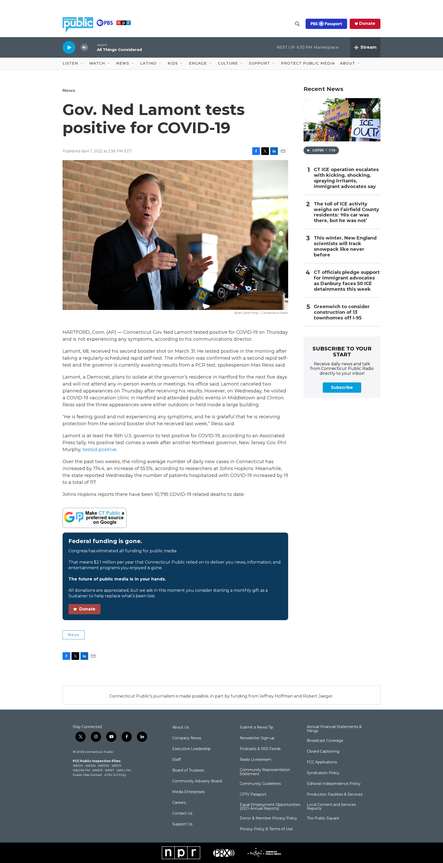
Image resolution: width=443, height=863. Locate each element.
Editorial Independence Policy (333, 784)
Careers (179, 803)
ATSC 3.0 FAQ (115, 775)
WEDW (103, 765)
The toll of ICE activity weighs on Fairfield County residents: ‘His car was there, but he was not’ (346, 212)
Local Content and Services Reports (331, 807)
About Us (180, 727)
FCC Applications (322, 762)
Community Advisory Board (197, 781)
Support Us (182, 824)
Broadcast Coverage (325, 741)
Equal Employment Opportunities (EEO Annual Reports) (270, 807)
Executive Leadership (191, 749)
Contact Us (182, 814)
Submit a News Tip (256, 727)
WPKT (109, 770)
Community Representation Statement (265, 772)
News (69, 90)
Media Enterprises (188, 792)
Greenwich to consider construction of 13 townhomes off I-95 (342, 312)
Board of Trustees (188, 770)
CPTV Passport (253, 795)
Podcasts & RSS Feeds (260, 749)
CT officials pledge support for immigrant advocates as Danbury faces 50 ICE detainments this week (347, 281)
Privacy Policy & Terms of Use (266, 829)
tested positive (99, 449)
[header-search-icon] (297, 24)
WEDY (116, 765)
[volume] (84, 47)
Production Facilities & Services (335, 795)
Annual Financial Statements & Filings (334, 729)
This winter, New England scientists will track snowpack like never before (345, 246)
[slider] (92, 47)
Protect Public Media (308, 63)
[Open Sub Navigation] (82, 63)
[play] (69, 47)
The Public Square (323, 818)
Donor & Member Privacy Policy (268, 818)
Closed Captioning (323, 752)
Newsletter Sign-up (257, 738)
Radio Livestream (255, 760)
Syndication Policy (323, 773)
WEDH (78, 765)
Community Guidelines (260, 784)
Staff (176, 760)
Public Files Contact (87, 775)
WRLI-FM (124, 770)
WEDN (90, 765)
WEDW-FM (81, 770)
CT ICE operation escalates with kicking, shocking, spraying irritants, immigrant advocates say (346, 178)
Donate (367, 23)
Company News (186, 738)
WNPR (97, 770)
